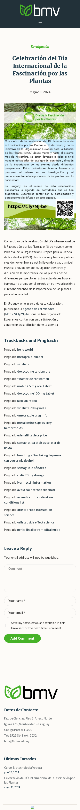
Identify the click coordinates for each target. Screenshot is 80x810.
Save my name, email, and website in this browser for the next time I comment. (38, 626)
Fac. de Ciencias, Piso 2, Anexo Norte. (28, 718)
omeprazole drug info (32, 415)
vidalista (23, 364)
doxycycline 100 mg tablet (35, 393)
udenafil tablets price (32, 435)
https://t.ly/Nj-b (16, 314)
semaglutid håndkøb (31, 468)
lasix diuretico (27, 401)
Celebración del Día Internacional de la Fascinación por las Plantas (39, 780)
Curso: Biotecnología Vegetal (23, 768)
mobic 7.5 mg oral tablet (34, 386)
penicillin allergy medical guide (38, 530)
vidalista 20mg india (31, 408)
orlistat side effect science (35, 522)
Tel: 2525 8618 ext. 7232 (20, 735)
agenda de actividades (38, 309)
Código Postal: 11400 (18, 730)
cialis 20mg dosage (30, 475)
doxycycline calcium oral (34, 371)
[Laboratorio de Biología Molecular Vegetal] (40, 10)
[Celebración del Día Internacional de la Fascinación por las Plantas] (40, 166)
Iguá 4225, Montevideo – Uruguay (26, 724)
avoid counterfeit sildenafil (36, 490)
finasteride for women (33, 379)
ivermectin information (34, 482)
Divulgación (40, 47)
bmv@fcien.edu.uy (16, 741)
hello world (25, 349)
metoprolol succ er (30, 357)
